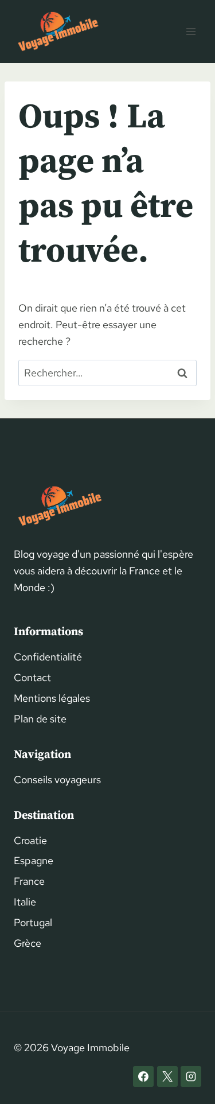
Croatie (30, 840)
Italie (25, 901)
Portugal (33, 922)
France (29, 881)
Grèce (27, 943)
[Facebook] (143, 1076)
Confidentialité (48, 656)
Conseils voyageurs (57, 779)
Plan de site (40, 718)
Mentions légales (52, 698)
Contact (32, 677)
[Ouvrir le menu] (190, 31)
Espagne (33, 860)
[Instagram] (191, 1076)
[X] (167, 1076)
